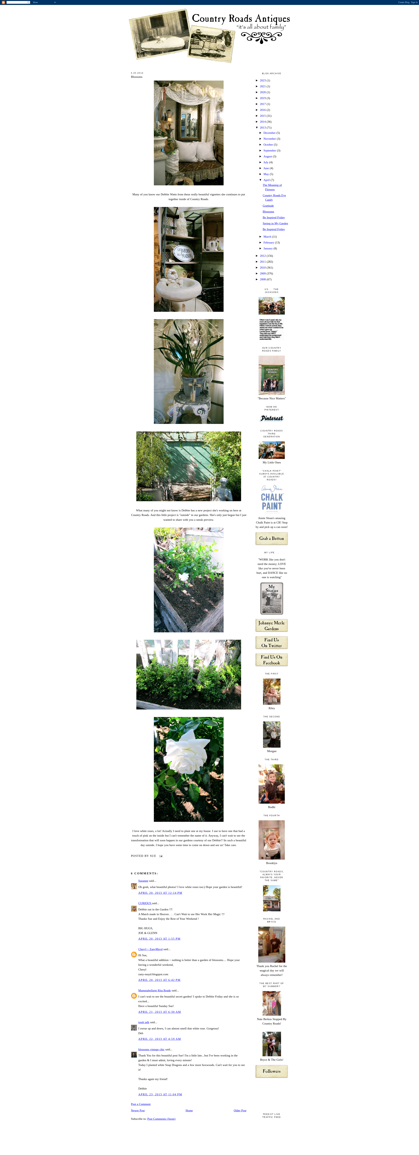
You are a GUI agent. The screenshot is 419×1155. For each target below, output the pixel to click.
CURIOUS (145, 903)
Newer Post (138, 1110)
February (269, 242)
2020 (263, 92)
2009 (263, 273)
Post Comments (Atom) (161, 1118)
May (267, 174)
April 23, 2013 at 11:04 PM (160, 1094)
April (267, 180)
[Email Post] (160, 855)
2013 (263, 127)
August (268, 156)
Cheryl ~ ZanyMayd (150, 949)
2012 (263, 255)
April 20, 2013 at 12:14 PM (160, 892)
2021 (263, 86)
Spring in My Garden (275, 223)
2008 (263, 279)
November (270, 138)
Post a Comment (141, 1104)
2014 (263, 121)
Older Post (240, 1110)
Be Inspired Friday (274, 217)
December (270, 132)
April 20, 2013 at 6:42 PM (159, 980)
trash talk (143, 1022)
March (268, 236)
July (266, 162)
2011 (263, 261)
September (270, 150)
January (268, 248)
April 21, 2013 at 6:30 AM (159, 1012)
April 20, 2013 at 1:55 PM (159, 938)
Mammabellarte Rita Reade (154, 990)
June (267, 168)
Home (189, 1110)
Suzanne (143, 880)
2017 (263, 104)
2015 (263, 115)
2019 (263, 98)
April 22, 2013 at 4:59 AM (159, 1039)
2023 (263, 80)
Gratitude (268, 205)
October (269, 144)
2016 (263, 110)
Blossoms (136, 77)
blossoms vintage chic (151, 1049)
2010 (263, 267)
